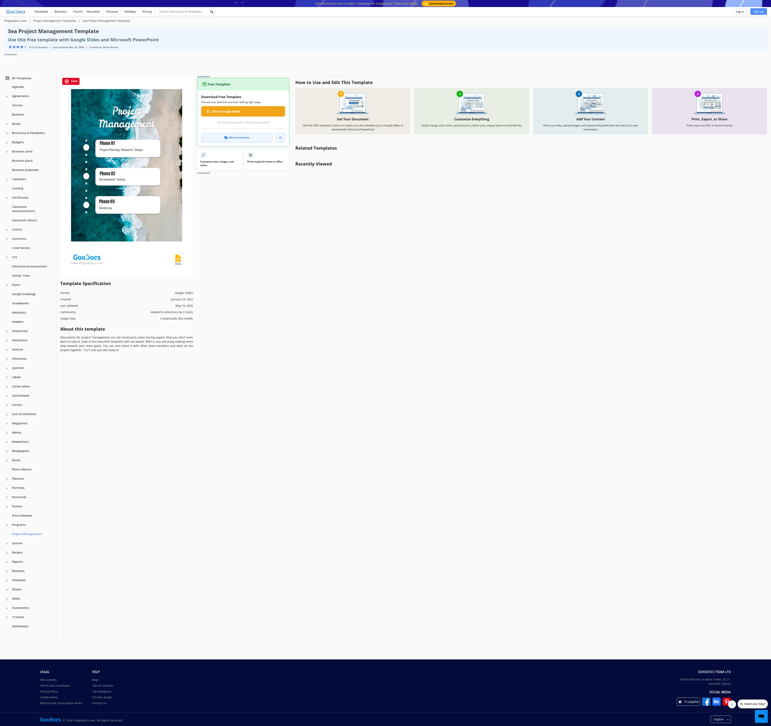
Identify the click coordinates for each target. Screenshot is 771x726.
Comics (17, 229)
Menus (16, 432)
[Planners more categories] (7, 479)
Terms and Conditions (55, 685)
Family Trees (21, 275)
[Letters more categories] (7, 405)
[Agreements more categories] (7, 96)
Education (93, 11)
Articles (17, 105)
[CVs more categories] (7, 258)
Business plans (22, 160)
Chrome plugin (102, 697)
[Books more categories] (7, 124)
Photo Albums (22, 469)
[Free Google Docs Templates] (16, 12)
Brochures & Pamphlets (28, 133)
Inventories (20, 331)
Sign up (759, 11)
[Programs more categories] (7, 525)
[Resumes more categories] (7, 571)
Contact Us (99, 703)
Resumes (18, 571)
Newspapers (20, 451)
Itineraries (19, 358)
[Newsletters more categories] (7, 442)
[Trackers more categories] (7, 617)
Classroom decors (24, 220)
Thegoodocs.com (15, 21)
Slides (16, 598)
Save (74, 81)
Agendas (18, 87)
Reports (17, 562)
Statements (20, 608)
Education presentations (29, 266)
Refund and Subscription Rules (61, 703)
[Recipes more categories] (7, 553)
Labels (16, 377)
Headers (17, 322)
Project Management (27, 534)
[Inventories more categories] (7, 331)
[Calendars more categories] (7, 180)
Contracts (19, 239)
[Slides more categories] (7, 599)
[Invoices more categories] (7, 350)
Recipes (17, 552)
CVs (14, 257)
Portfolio (18, 488)
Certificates (20, 197)
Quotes (17, 543)
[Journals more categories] (7, 368)
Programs (19, 525)
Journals (18, 368)
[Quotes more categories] (7, 544)
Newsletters (20, 442)
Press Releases (22, 515)
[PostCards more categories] (7, 497)
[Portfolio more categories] (7, 488)
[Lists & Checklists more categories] (7, 414)
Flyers (16, 285)
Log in (740, 11)
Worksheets (20, 626)
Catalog (17, 188)
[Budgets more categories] (7, 143)
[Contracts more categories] (7, 239)
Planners (18, 478)
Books (16, 124)
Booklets (18, 114)
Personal (112, 11)
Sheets (16, 589)
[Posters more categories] (7, 507)
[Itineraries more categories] (7, 359)
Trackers (18, 617)
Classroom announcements (23, 209)
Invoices (17, 349)
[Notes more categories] (7, 461)
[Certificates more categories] (7, 198)
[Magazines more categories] (7, 424)
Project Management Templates (55, 21)
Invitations (19, 340)
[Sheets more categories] (7, 590)
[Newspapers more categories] (7, 451)
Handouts (19, 312)
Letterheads (20, 395)
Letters (17, 405)
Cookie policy (49, 697)
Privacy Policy (49, 691)
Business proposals (25, 170)
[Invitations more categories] (7, 341)
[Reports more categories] (7, 562)
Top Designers (101, 691)
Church (78, 11)
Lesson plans (21, 386)
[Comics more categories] (7, 230)
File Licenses (48, 680)
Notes (16, 460)
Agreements (20, 96)
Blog (95, 680)
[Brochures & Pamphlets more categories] (7, 133)
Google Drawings (24, 294)
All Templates (21, 78)
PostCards (19, 497)
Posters (17, 506)
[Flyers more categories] (7, 285)
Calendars (19, 179)
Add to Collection (239, 137)
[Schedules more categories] (7, 581)
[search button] (212, 11)
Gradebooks (20, 303)
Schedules (19, 580)
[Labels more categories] (7, 378)
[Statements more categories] (7, 608)
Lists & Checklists (24, 414)
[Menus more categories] (7, 433)
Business (61, 11)
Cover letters (21, 248)
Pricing (147, 11)
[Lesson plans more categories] (7, 387)
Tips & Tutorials (102, 685)
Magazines (19, 423)
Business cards (22, 151)
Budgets (18, 142)
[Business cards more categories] (7, 152)
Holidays (130, 11)
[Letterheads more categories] (7, 396)
